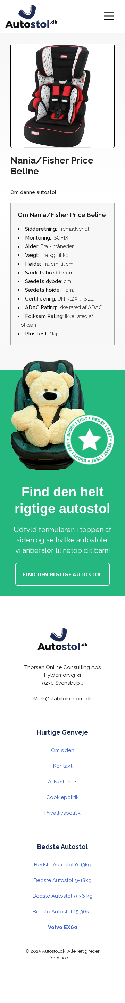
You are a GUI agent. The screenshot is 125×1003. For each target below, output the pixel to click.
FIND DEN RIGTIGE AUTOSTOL (62, 574)
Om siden (62, 750)
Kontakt (62, 766)
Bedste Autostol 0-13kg (62, 864)
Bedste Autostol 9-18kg (63, 880)
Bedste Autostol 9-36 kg (63, 896)
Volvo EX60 (62, 927)
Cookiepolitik (62, 797)
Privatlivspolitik (62, 813)
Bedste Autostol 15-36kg (63, 912)
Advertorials (62, 781)
